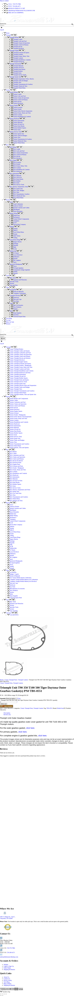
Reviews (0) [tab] (7, 714)
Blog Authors (7, 983)
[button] (12, 35)
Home (2, 680)
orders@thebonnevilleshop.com (9, 957)
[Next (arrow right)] (2, 995)
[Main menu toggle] (3, 338)
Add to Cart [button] (11, 905)
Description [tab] (7, 713)
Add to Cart (35, 794)
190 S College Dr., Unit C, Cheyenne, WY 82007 (7, 917)
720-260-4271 (11, 952)
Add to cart (3, 704)
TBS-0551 (49, 708)
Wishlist (6, 964)
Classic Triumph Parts (11, 680)
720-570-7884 (11, 948)
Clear (18, 698)
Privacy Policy (8, 980)
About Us (6, 977)
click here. (30, 728)
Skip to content (4, 1)
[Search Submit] (72, 25)
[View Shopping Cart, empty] (37, 27)
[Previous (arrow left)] (0, 995)
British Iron (60, 708)
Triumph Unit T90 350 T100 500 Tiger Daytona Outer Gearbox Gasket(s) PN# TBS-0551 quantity (29, 700)
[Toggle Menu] (15, 35)
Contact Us (7, 979)
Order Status (7, 968)
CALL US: (3, 948)
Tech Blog (7, 982)
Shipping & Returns (9, 969)
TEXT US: (3, 952)
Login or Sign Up (9, 966)
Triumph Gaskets (23, 680)
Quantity (3, 698)
